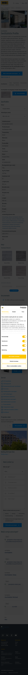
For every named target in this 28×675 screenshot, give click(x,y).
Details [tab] (14, 311)
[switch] (24, 341)
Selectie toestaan (14, 361)
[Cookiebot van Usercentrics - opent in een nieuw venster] (20, 308)
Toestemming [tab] (5, 311)
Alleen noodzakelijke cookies (14, 366)
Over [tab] (23, 311)
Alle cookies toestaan (14, 356)
